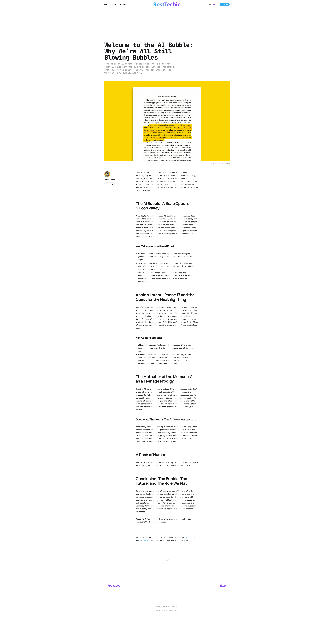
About (158, 606)
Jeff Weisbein (109, 180)
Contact (175, 606)
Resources (123, 4)
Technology (109, 184)
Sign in (215, 4)
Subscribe (224, 4)
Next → (225, 585)
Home (106, 4)
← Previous (112, 585)
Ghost (176, 610)
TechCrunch (190, 537)
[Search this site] (210, 4)
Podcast (114, 4)
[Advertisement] (167, 22)
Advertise (166, 606)
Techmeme (144, 540)
